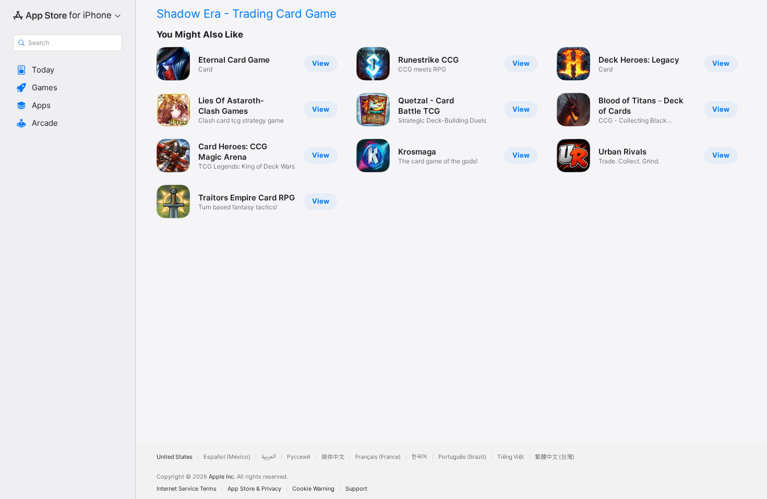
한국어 (419, 457)
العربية (268, 457)
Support (356, 489)
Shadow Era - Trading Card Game (247, 13)
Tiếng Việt (510, 457)
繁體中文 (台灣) (554, 457)
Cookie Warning (313, 489)
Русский (298, 457)
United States (175, 457)
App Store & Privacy (254, 489)
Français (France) (378, 457)
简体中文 (332, 457)
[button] (68, 70)
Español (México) (226, 457)
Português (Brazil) (462, 457)
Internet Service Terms (187, 489)
